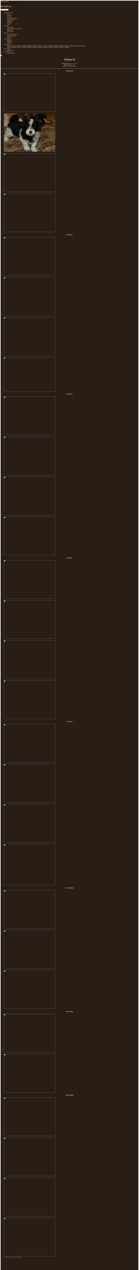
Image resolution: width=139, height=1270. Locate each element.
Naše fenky (6, 25)
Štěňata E (30, 45)
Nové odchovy (7, 38)
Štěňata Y (62, 47)
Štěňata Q (19, 47)
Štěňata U (40, 47)
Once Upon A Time (12, 34)
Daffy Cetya (10, 30)
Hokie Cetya (10, 31)
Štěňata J (62, 45)
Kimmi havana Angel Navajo (14, 28)
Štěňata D (25, 45)
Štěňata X (56, 47)
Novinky (9, 17)
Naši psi (5, 32)
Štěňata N (83, 45)
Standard (9, 22)
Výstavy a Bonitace (12, 18)
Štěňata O (9, 47)
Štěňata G (40, 45)
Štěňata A (9, 40)
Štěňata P (14, 47)
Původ (8, 24)
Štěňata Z (67, 47)
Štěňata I (57, 45)
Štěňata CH (52, 45)
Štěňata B (9, 41)
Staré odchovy (7, 44)
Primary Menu (4, 9)
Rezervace (9, 21)
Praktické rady (10, 19)
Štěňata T (35, 47)
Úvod (8, 14)
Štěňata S (30, 47)
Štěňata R (25, 47)
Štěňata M (77, 45)
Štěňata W (51, 47)
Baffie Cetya (10, 50)
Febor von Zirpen (11, 35)
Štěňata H (46, 45)
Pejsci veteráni (7, 48)
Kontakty (9, 15)
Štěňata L (72, 45)
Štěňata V (46, 47)
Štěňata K (67, 45)
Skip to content (4, 1)
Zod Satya (9, 37)
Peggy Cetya (10, 27)
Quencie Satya (10, 53)
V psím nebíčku (7, 51)
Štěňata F (35, 45)
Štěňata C (9, 43)
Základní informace (8, 12)
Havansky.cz (6, 6)
